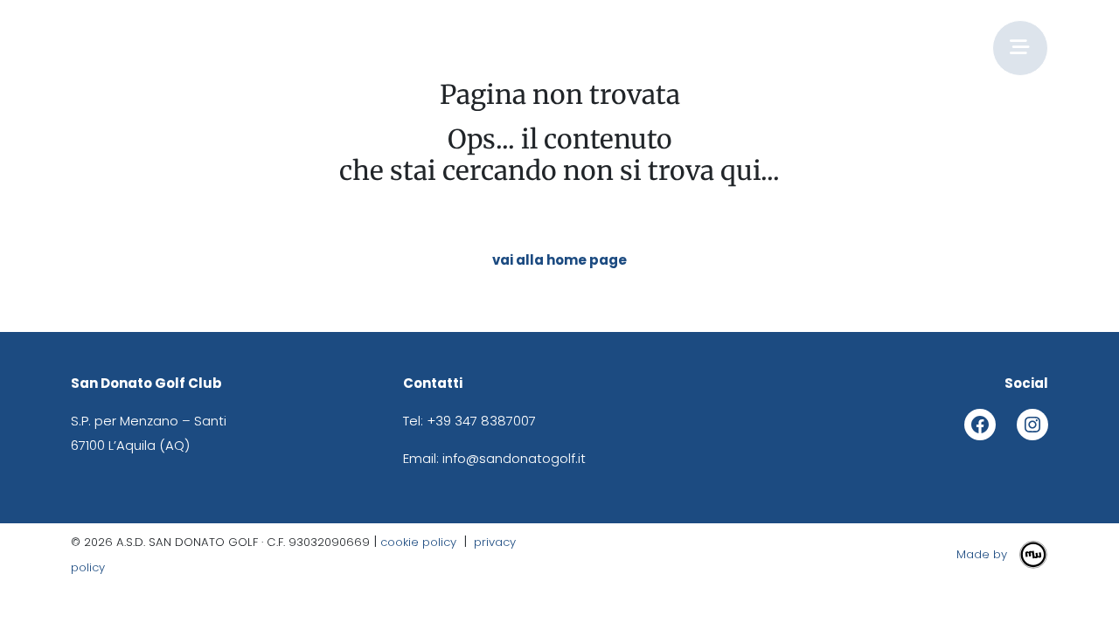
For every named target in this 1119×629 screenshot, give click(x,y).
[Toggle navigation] (1020, 48)
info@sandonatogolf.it (514, 458)
